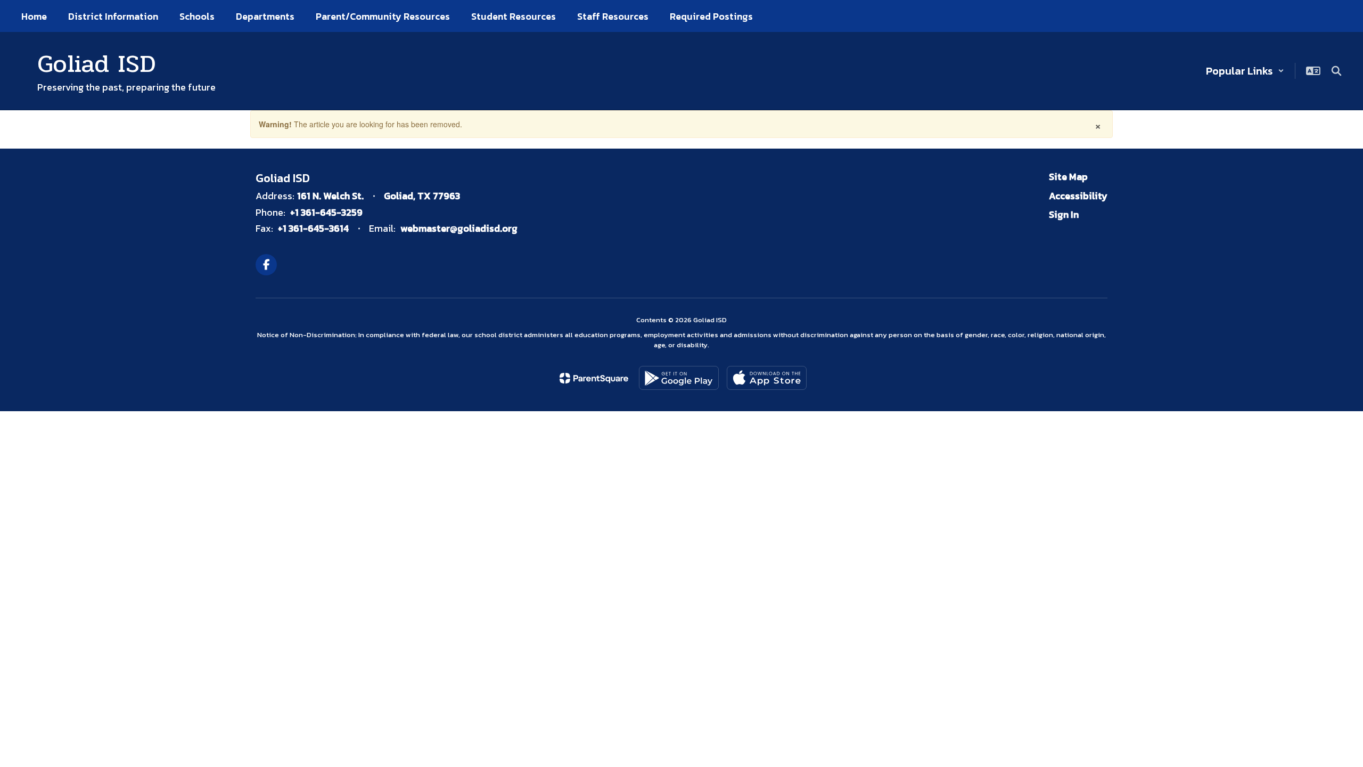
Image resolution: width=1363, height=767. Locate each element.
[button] (1245, 71)
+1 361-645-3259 (326, 212)
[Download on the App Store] (767, 378)
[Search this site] (1336, 71)
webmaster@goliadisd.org (459, 228)
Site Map (1068, 176)
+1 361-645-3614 (313, 228)
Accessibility (1078, 196)
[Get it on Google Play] (679, 378)
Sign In (1064, 214)
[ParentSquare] (594, 378)
